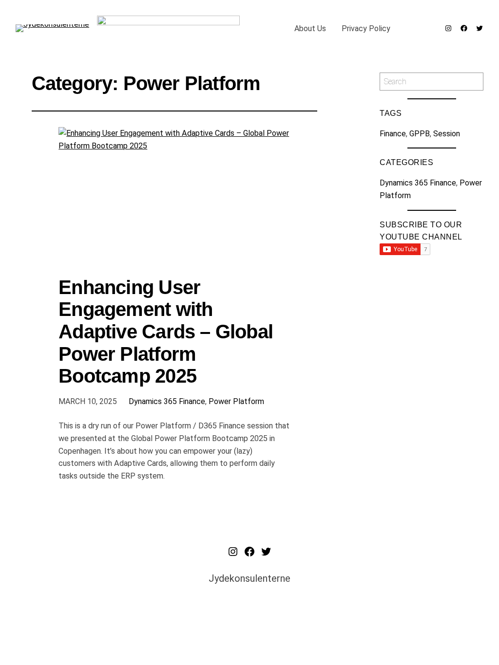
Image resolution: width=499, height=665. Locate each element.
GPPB (419, 133)
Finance (393, 133)
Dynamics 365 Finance (167, 401)
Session (446, 133)
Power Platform (236, 401)
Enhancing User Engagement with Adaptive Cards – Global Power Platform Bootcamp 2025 (165, 332)
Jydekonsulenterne (249, 578)
